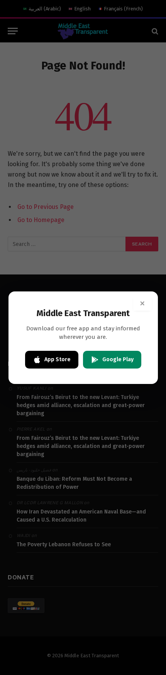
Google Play (118, 359)
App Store (57, 359)
